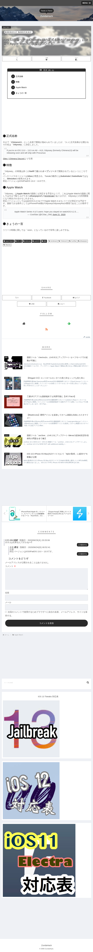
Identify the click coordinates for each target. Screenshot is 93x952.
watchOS (37, 241)
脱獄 (45, 241)
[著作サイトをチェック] (24, 323)
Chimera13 (63, 241)
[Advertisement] (46, 115)
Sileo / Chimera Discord (13, 159)
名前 (7, 593)
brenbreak (49, 196)
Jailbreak (28, 241)
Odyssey (8, 245)
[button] (76, 58)
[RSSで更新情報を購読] (46, 329)
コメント (10, 566)
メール (8, 602)
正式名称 (19, 76)
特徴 (17, 82)
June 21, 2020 (59, 214)
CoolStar (73, 241)
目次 (45, 70)
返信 (82, 545)
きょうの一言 (21, 93)
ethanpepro (83, 241)
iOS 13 (19, 241)
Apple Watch (21, 87)
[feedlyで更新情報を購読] (69, 323)
